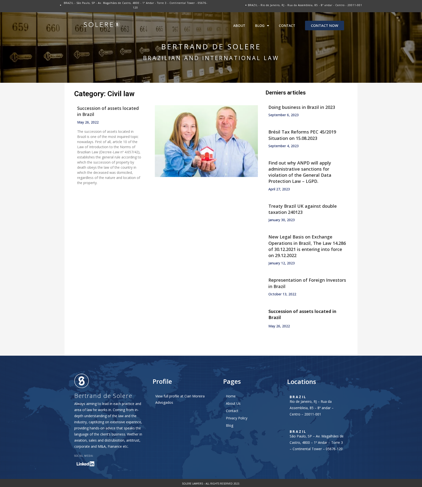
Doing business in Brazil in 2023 (301, 107)
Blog (259, 25)
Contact (287, 25)
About (239, 25)
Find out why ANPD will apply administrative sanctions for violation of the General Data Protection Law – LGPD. (299, 172)
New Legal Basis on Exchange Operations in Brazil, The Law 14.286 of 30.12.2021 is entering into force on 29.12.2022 (307, 246)
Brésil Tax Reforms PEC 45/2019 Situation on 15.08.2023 (302, 135)
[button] (324, 25)
